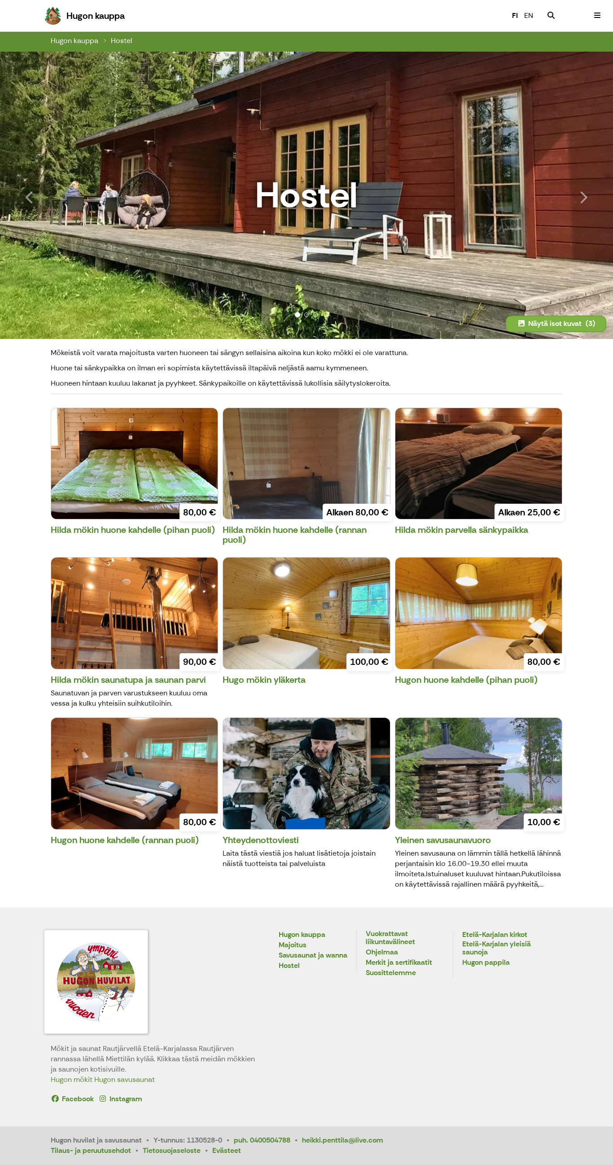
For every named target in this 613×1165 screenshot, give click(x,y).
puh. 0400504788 (262, 1140)
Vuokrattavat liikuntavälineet (390, 938)
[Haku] (551, 15)
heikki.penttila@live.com (342, 1140)
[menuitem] (551, 15)
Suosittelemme (391, 973)
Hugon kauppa (74, 40)
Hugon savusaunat (124, 1079)
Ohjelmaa (382, 952)
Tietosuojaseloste (172, 1150)
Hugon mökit (72, 1079)
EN (528, 15)
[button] (46, 195)
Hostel (121, 40)
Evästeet (226, 1150)
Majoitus (292, 945)
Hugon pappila (486, 962)
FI (515, 15)
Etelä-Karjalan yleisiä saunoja (496, 948)
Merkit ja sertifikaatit (399, 962)
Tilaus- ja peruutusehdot (91, 1150)
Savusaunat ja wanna (313, 955)
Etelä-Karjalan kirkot (494, 935)
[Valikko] (597, 15)
